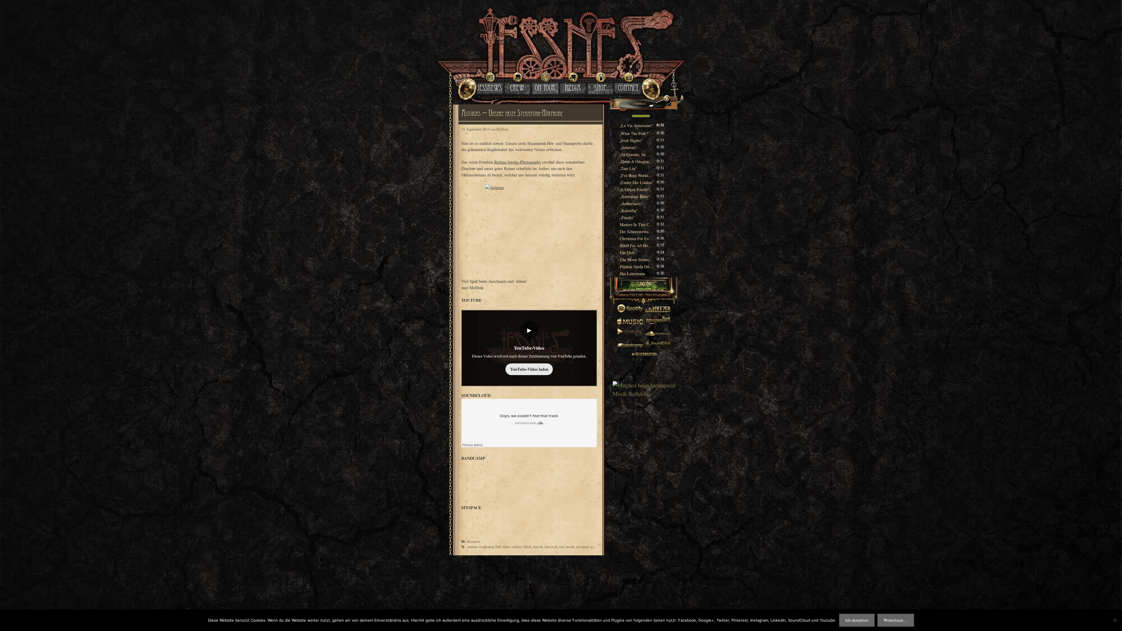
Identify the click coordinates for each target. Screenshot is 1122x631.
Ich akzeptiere (856, 620)
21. (636, 267)
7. (628, 168)
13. (629, 210)
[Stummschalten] (625, 116)
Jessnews (489, 89)
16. (636, 231)
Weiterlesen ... (896, 620)
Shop (600, 89)
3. (631, 140)
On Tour (545, 89)
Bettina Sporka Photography (517, 162)
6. (636, 161)
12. (631, 203)
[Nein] (1115, 620)
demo (506, 546)
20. (636, 259)
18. (636, 245)
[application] (643, 116)
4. (628, 147)
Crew (517, 89)
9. (636, 182)
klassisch (551, 546)
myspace (582, 546)
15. (636, 224)
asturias (472, 546)
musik (570, 546)
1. (636, 125)
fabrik (527, 546)
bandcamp (486, 546)
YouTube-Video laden (529, 369)
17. (636, 238)
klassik (538, 546)
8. (636, 175)
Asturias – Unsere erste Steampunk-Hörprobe (511, 114)
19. (627, 252)
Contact (628, 89)
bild (498, 546)
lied (561, 546)
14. (627, 217)
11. (635, 196)
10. (635, 189)
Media (573, 89)
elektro (517, 546)
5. (636, 154)
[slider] (641, 115)
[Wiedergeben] (635, 284)
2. (635, 133)
